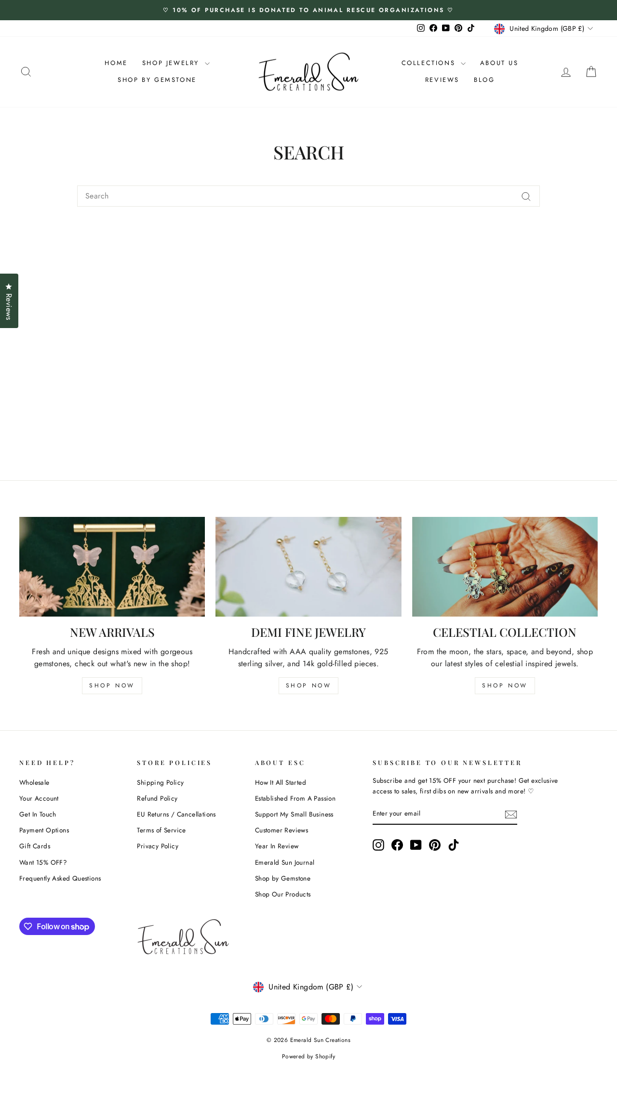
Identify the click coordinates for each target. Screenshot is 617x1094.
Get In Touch (37, 814)
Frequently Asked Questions (60, 878)
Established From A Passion (295, 798)
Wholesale (34, 782)
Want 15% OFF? (43, 862)
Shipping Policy (160, 782)
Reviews (442, 79)
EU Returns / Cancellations (176, 814)
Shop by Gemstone (282, 878)
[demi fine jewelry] (308, 567)
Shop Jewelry (172, 62)
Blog (484, 79)
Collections (430, 62)
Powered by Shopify (308, 1056)
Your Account (39, 798)
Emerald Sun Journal (285, 862)
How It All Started (280, 782)
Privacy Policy (157, 846)
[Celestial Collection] (505, 567)
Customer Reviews (281, 830)
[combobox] (308, 196)
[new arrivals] (112, 567)
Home (116, 62)
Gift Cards (34, 846)
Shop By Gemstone (157, 79)
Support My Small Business (294, 814)
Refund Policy (157, 798)
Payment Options (44, 830)
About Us (499, 62)
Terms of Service (161, 830)
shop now (112, 685)
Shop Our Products (283, 894)
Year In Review (277, 846)
